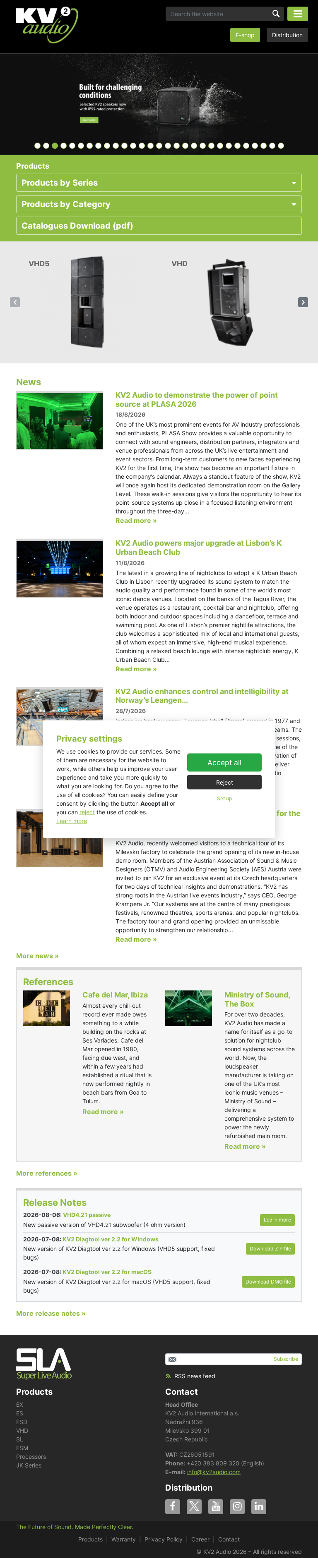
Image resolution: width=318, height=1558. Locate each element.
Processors (31, 1456)
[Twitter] (194, 1506)
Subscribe (286, 1359)
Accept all (224, 762)
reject (87, 811)
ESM (22, 1447)
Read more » (136, 520)
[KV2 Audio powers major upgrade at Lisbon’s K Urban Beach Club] (59, 568)
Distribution (287, 34)
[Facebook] (172, 1506)
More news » (37, 956)
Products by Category (66, 204)
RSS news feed (194, 1375)
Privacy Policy (164, 1539)
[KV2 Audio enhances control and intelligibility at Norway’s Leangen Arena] (59, 716)
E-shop (245, 34)
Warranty (123, 1539)
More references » (46, 1173)
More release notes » (51, 1313)
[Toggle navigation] (297, 14)
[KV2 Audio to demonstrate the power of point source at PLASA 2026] (59, 420)
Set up (224, 798)
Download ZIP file (270, 1248)
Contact (181, 1392)
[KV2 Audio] (47, 25)
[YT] (215, 1506)
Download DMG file (268, 1282)
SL (19, 1439)
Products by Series (60, 183)
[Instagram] (237, 1506)
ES (19, 1413)
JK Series (28, 1465)
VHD (22, 1430)
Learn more (71, 820)
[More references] (46, 1007)
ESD (21, 1421)
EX (19, 1404)
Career (200, 1539)
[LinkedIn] (258, 1506)
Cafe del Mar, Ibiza (115, 994)
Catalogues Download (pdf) (77, 226)
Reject (224, 782)
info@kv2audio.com (214, 1471)
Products (90, 1539)
